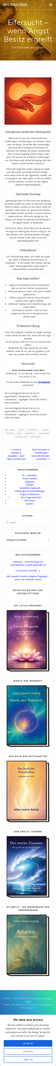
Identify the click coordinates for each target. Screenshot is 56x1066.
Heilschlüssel (15, 4)
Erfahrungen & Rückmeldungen (30, 491)
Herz (19, 433)
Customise (28, 1051)
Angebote (29, 481)
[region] (28, 1040)
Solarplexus (21, 437)
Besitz (22, 430)
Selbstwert (44, 433)
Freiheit (45, 430)
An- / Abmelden (29, 475)
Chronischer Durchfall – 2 (28, 570)
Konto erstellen (29, 478)
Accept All (28, 1043)
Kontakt (29, 484)
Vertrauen (36, 437)
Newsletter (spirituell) (29, 488)
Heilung (10, 433)
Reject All (28, 1059)
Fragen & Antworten (29, 494)
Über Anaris (29, 500)
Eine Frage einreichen (31, 497)
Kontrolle (30, 433)
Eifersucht (33, 430)
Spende (29, 503)
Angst (13, 430)
